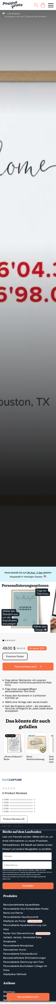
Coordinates (13, 13)
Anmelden (28, 885)
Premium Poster (15, 656)
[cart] (43, 5)
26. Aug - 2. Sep (35, 572)
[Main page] (12, 5)
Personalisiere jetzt (28, 997)
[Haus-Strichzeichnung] (36, 752)
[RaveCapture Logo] (12, 780)
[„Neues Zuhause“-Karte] (14, 752)
